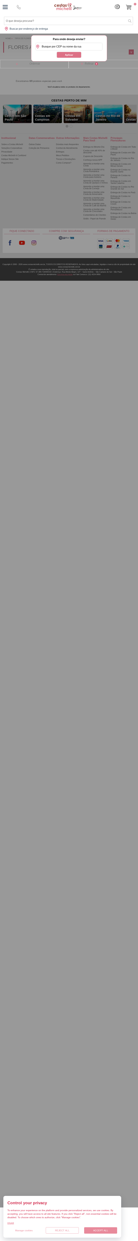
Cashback (117, 6)
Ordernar (34, 63)
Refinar (91, 63)
